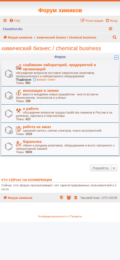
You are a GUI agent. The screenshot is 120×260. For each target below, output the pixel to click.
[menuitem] (14, 20)
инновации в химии (41, 90)
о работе (31, 109)
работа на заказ (37, 127)
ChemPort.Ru (13, 29)
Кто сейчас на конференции (26, 180)
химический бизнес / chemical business (51, 48)
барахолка (32, 141)
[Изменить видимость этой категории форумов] (116, 57)
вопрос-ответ (46, 79)
